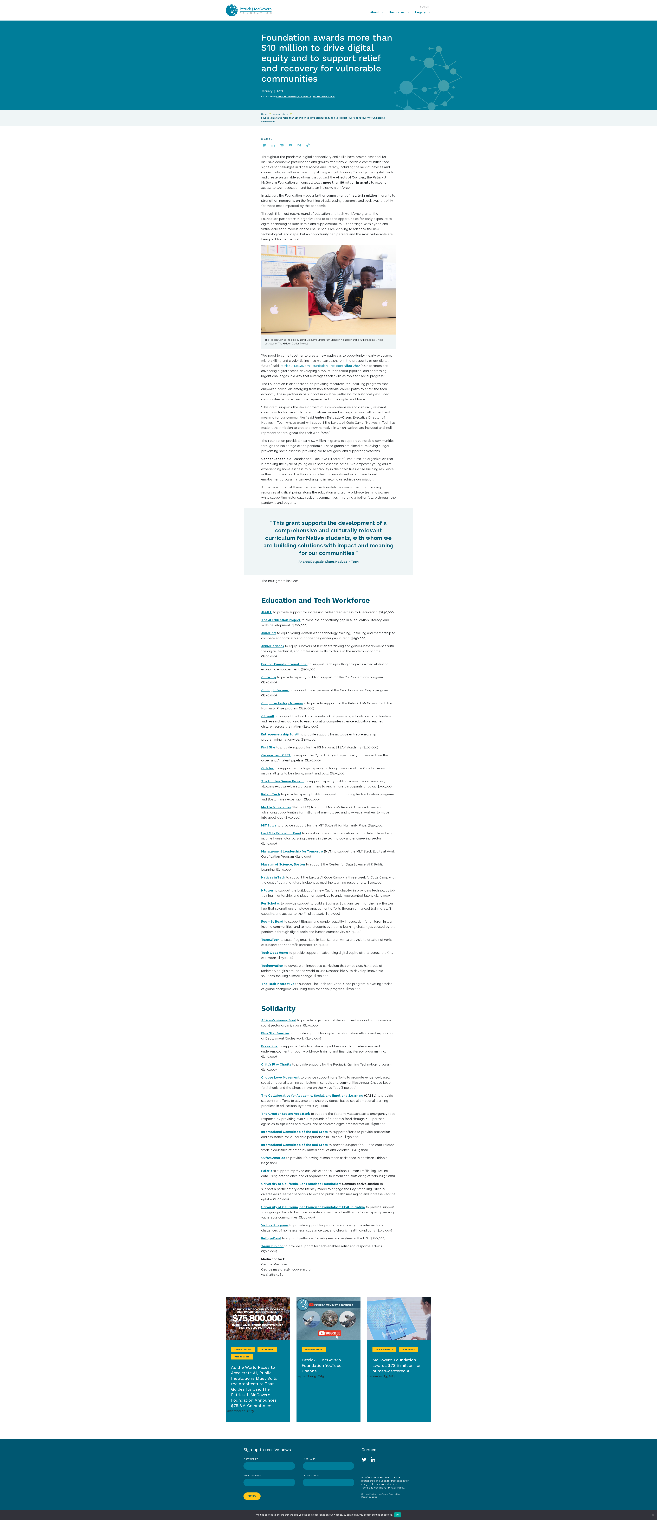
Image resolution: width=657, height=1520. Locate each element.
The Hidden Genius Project (282, 781)
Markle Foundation (276, 807)
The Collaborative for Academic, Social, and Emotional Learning (312, 1095)
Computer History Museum (282, 703)
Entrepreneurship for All (280, 734)
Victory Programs (274, 1225)
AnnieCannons (272, 646)
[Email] (290, 145)
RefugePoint (271, 1238)
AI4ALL (266, 612)
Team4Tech (270, 939)
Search (424, 7)
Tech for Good (242, 1357)
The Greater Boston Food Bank (285, 1113)
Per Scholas (270, 903)
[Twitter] (264, 145)
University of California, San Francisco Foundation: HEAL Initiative (313, 1207)
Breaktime (269, 1046)
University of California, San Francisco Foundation (300, 1184)
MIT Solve (269, 825)
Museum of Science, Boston (283, 864)
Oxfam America (273, 1158)
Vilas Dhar (352, 366)
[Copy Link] (308, 145)
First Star (268, 747)
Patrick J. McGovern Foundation (258, 10)
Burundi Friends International (284, 664)
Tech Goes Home (274, 952)
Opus (374, 1497)
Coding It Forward (275, 690)
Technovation (272, 965)
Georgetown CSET (276, 755)
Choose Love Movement (280, 1077)
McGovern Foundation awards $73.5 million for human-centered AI (396, 1365)
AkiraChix (268, 633)
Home (264, 114)
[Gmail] (299, 145)
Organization (311, 1475)
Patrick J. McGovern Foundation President (312, 366)
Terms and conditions (373, 1487)
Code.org (268, 677)
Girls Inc (267, 768)
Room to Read (272, 921)
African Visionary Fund (278, 1020)
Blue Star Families (275, 1033)
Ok (397, 1514)
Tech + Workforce (324, 96)
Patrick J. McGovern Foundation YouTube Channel (321, 1365)
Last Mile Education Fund (281, 833)
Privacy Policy (396, 1487)
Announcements (286, 96)
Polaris (266, 1171)
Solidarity (304, 96)
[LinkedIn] (273, 145)
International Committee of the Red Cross (294, 1132)
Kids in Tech (270, 794)
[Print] (282, 145)
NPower (267, 890)
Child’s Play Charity (276, 1064)
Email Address (252, 1475)
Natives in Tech (273, 877)
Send (252, 1496)
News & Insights (280, 114)
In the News (267, 1349)
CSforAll (267, 716)
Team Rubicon (272, 1246)
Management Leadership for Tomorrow (292, 851)
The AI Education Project (281, 620)
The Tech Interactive (277, 984)
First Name (250, 1459)
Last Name (309, 1459)
